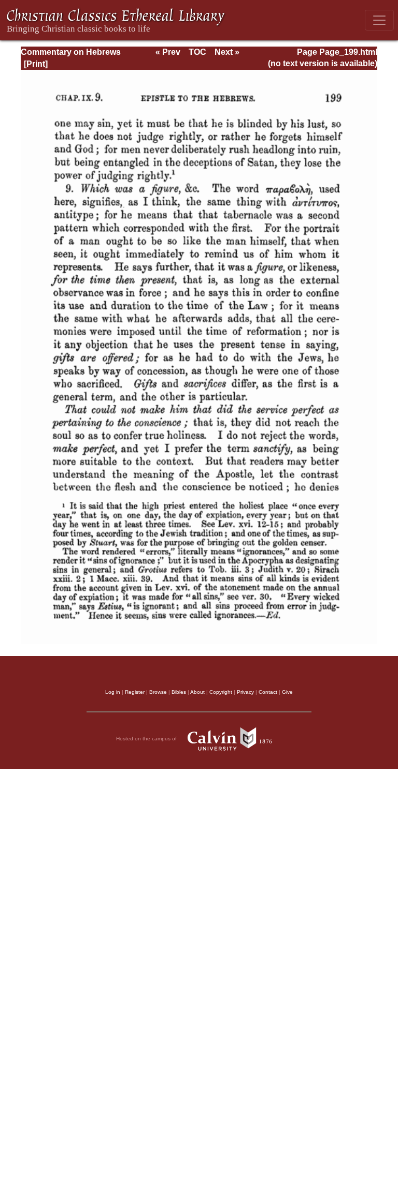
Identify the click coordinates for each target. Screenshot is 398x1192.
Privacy (245, 692)
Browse (158, 692)
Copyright (220, 692)
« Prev (167, 52)
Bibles (179, 692)
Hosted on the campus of (147, 738)
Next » (227, 52)
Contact (268, 692)
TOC (197, 52)
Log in (112, 692)
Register (135, 692)
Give (287, 692)
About (197, 692)
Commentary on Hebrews (71, 52)
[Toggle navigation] (379, 20)
